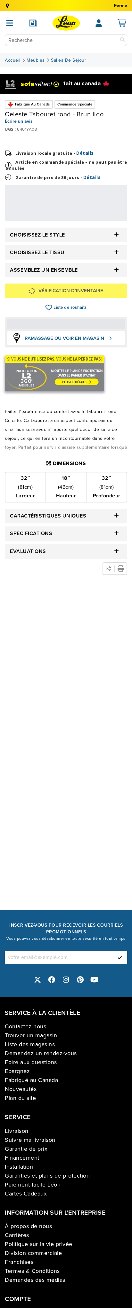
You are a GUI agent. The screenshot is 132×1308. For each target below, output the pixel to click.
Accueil (13, 60)
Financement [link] (22, 1158)
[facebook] (51, 979)
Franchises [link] (19, 1262)
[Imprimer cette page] (121, 568)
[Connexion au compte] (98, 23)
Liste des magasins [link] (30, 1044)
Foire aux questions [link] (31, 1062)
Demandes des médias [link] (35, 1280)
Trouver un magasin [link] (31, 1035)
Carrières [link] (17, 1235)
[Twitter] (37, 979)
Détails (85, 153)
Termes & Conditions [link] (32, 1271)
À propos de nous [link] (28, 1226)
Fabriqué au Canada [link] (31, 1080)
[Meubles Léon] (66, 23)
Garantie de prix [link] (26, 1149)
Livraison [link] (17, 1131)
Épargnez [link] (17, 1071)
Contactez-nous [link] (25, 1026)
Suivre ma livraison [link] (30, 1140)
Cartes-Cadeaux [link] (26, 1193)
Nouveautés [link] (21, 1089)
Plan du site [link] (20, 1098)
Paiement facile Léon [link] (33, 1184)
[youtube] (94, 979)
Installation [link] (19, 1167)
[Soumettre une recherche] (122, 40)
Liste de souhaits (48, 307)
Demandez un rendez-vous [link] (41, 1053)
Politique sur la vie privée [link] (38, 1244)
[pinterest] (80, 979)
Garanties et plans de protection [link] (47, 1176)
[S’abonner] (120, 957)
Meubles (36, 60)
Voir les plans (102, 217)
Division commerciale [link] (33, 1253)
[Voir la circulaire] (33, 23)
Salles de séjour (68, 60)
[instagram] (66, 979)
